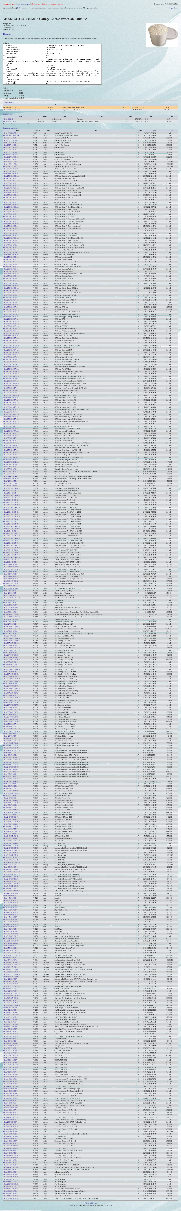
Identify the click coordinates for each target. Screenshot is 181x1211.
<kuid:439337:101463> (10, 838)
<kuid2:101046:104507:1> (11, 545)
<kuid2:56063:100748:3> (11, 324)
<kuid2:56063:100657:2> (11, 293)
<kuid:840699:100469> (10, 1093)
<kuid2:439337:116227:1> (11, 874)
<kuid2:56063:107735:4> (11, 455)
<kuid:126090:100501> (10, 593)
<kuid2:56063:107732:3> (11, 448)
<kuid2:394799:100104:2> (11, 729)
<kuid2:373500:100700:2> (11, 693)
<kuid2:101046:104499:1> (11, 526)
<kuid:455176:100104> (10, 934)
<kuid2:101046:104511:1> (11, 555)
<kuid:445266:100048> (10, 903)
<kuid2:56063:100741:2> (11, 312)
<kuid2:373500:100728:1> (11, 703)
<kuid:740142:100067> (10, 1050)
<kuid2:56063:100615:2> (11, 181)
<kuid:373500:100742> (10, 724)
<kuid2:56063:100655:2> (11, 288)
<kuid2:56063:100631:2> (11, 228)
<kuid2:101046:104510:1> (11, 552)
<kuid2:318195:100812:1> (11, 617)
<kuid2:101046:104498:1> (11, 524)
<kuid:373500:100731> (10, 707)
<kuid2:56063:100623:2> (11, 207)
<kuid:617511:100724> (10, 960)
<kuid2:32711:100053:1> (11, 150)
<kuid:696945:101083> (10, 1039)
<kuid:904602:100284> (10, 1189)
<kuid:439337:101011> (10, 772)
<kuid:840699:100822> (10, 1134)
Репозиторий (7, 12)
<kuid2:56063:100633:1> (11, 233)
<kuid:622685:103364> (10, 991)
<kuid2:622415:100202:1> (11, 989)
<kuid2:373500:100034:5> (11, 636)
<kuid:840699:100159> (10, 1081)
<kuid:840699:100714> (10, 1115)
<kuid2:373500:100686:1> (11, 679)
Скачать (7, 34)
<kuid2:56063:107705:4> (11, 386)
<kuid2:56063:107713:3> (11, 405)
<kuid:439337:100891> (10, 757)
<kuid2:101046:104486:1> (11, 495)
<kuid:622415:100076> (10, 979)
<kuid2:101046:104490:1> (11, 505)
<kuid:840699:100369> (10, 1091)
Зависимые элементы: (10, 128)
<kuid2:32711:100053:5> (11, 157)
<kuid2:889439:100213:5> (11, 1186)
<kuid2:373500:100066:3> (11, 643)
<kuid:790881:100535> (10, 1065)
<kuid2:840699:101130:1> (11, 1155)
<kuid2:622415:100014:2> (11, 967)
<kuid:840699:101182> (10, 1158)
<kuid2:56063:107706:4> (11, 388)
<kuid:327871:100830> (10, 622)
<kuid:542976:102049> (10, 943)
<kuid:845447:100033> (10, 1165)
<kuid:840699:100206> (10, 1086)
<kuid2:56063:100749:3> (11, 326)
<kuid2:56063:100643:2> (11, 259)
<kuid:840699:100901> (10, 1136)
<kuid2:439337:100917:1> (11, 767)
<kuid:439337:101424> (10, 796)
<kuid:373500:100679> (10, 672)
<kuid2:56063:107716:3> (11, 412)
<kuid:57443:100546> (10, 476)
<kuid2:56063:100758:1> (11, 348)
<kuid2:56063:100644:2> (11, 264)
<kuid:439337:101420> (10, 784)
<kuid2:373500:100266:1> (11, 660)
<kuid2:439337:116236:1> (11, 884)
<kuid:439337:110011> (10, 865)
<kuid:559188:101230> (10, 948)
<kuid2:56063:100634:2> (11, 238)
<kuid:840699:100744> (10, 1124)
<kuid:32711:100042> (10, 143)
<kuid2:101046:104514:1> (11, 562)
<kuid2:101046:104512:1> (11, 557)
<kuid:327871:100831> (10, 624)
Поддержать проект (9, 4)
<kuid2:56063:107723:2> (11, 429)
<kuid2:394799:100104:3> (11, 731)
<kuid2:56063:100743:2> (11, 317)
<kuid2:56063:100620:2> (11, 195)
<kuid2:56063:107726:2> (11, 436)
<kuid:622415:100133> (10, 984)
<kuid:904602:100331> (10, 1191)
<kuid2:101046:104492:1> (11, 510)
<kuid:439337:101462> (10, 834)
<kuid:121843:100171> (10, 591)
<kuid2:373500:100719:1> (11, 698)
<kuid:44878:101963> (10, 164)
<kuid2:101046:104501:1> (11, 531)
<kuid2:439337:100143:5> (11, 738)
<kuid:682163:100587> (10, 1015)
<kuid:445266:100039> (10, 898)
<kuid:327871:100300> (10, 619)
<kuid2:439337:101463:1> (11, 841)
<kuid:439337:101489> (10, 843)
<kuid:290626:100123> (10, 612)
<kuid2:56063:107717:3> (11, 414)
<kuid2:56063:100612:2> (11, 174)
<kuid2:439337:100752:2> (11, 753)
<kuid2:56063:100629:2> (11, 221)
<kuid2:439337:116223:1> (11, 872)
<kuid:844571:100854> (10, 1160)
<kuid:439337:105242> (10, 853)
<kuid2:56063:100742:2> (11, 314)
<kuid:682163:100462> (10, 1012)
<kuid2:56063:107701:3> (11, 376)
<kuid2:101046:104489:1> (11, 502)
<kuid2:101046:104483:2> (11, 491)
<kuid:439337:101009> (10, 769)
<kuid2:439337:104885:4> (11, 850)
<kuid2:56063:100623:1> (11, 205)
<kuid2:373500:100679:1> (11, 674)
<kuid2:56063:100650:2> (11, 278)
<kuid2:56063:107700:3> (11, 374)
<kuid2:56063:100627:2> (11, 216)
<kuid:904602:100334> (10, 1193)
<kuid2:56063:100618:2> (11, 188)
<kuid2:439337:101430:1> (11, 803)
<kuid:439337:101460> (10, 824)
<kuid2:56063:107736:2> (11, 457)
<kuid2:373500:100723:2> (11, 700)
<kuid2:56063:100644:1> (11, 262)
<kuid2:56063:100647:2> (11, 271)
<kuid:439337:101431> (10, 805)
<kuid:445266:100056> (10, 908)
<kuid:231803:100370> (10, 603)
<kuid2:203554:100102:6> (11, 598)
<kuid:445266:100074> (10, 917)
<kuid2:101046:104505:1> (11, 541)
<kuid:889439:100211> (10, 1177)
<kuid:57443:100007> (10, 467)
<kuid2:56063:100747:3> (11, 321)
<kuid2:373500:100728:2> (11, 705)
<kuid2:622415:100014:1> (11, 965)
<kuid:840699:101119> (10, 1153)
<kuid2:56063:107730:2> (11, 445)
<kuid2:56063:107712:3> (11, 402)
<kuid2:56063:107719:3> (11, 419)
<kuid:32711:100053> (10, 147)
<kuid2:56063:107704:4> (11, 383)
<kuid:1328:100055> (10, 133)
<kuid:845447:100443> (10, 1170)
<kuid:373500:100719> (10, 695)
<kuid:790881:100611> (10, 1070)
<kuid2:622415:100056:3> (11, 977)
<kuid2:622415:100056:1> (11, 974)
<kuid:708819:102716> (10, 1046)
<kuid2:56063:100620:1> (11, 193)
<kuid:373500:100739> (10, 719)
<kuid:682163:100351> (10, 1010)
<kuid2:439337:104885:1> (11, 848)
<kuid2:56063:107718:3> (11, 417)
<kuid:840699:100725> (10, 1117)
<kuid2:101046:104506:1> (11, 543)
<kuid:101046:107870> (10, 576)
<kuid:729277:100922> (10, 1048)
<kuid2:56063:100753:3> (11, 336)
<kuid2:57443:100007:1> (11, 469)
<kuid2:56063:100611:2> (11, 171)
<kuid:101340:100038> (10, 579)
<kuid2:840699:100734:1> (11, 1122)
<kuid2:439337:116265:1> (11, 888)
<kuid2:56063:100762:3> (11, 367)
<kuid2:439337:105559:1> (11, 860)
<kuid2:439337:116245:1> (11, 886)
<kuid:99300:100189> (10, 486)
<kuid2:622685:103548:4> (11, 996)
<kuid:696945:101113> (10, 1041)
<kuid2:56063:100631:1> (11, 226)
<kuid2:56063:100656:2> (11, 290)
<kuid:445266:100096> (10, 919)
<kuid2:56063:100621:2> (11, 200)
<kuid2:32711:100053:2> (11, 152)
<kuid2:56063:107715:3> (11, 410)
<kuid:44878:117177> (10, 166)
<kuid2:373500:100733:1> (11, 712)
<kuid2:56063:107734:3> (11, 452)
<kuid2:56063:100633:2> (11, 236)
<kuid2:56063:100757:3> (11, 345)
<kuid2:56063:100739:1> (11, 307)
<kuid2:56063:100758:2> (11, 350)
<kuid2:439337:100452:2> (11, 110)
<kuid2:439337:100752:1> (11, 750)
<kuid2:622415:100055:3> (11, 972)
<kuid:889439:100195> (10, 1172)
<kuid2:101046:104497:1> (11, 521)
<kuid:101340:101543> (10, 586)
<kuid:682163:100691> (10, 1022)
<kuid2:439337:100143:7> (11, 741)
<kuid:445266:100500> (10, 931)
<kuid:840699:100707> (10, 1110)
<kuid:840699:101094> (10, 1146)
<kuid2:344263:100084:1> (11, 626)
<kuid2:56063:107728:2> (11, 440)
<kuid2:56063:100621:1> (11, 197)
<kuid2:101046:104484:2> (11, 493)
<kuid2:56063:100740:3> (11, 309)
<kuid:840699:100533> (10, 1096)
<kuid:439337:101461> (10, 829)
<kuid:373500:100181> (10, 645)
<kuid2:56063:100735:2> (11, 302)
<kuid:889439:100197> (10, 1174)
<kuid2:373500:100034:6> (11, 638)
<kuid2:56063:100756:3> (11, 343)
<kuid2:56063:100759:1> (11, 355)
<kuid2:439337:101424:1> (11, 798)
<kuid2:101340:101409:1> (11, 583)
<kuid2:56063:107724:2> (11, 431)
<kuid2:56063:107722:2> (11, 426)
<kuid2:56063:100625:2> (11, 212)
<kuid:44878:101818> (10, 162)
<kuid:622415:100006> (10, 962)
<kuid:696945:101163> (10, 1043)
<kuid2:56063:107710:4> (11, 398)
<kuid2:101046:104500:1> (11, 529)
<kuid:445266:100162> (10, 927)
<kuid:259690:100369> (10, 610)
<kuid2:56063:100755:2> (11, 340)
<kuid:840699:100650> (10, 1105)
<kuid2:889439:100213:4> (11, 1184)
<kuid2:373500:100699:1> (11, 688)
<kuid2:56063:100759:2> (11, 357)
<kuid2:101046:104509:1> (11, 550)
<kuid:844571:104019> (10, 1162)
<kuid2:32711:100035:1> (11, 140)
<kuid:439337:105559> (10, 857)
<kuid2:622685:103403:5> (11, 993)
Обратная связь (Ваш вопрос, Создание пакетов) (47, 4)
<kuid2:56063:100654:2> (11, 286)
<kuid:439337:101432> (10, 810)
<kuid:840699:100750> (10, 1127)
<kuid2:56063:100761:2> (11, 364)
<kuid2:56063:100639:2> (11, 247)
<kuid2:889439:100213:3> (11, 1182)
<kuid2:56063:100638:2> (11, 243)
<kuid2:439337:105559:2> (11, 862)
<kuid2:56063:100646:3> (11, 269)
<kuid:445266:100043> (10, 900)
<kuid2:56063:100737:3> (11, 305)
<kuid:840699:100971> (10, 1141)
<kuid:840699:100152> (10, 1079)
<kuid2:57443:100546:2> (11, 479)
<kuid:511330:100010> (10, 938)
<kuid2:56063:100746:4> (11, 319)
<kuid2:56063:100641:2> (11, 252)
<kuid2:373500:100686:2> (11, 681)
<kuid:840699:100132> (10, 1077)
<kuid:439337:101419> (10, 781)
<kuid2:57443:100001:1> (11, 464)
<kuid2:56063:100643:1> (11, 257)
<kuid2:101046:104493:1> (11, 512)
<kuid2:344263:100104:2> (11, 629)
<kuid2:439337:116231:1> (11, 879)
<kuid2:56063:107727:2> (11, 438)
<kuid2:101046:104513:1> (11, 560)
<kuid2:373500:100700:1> (11, 691)
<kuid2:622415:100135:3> (11, 986)
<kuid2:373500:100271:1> (11, 662)
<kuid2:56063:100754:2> (11, 338)
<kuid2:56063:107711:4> (11, 400)
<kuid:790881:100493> (10, 1062)
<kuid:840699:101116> (10, 1151)
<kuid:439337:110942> (10, 867)
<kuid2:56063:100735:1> (11, 300)
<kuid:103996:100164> (10, 588)
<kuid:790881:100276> (10, 1055)
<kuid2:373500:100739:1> (11, 722)
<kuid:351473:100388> (10, 633)
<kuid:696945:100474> (10, 1031)
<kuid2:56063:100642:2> (11, 255)
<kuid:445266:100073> (10, 915)
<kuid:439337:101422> (10, 791)
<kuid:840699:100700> (10, 1108)
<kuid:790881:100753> (10, 1072)
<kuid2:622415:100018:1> (11, 969)
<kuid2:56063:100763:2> (11, 369)
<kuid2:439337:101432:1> (11, 812)
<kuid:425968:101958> (10, 736)
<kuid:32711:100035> (10, 138)
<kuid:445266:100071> (10, 912)
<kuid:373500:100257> (10, 653)
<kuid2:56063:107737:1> (11, 460)
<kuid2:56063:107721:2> (11, 424)
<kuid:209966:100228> (10, 600)
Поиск (176, 8)
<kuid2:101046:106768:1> (11, 569)
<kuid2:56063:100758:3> (11, 352)
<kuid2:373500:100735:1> (11, 717)
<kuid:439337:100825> (10, 755)
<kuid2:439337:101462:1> (11, 836)
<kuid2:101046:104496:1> (11, 519)
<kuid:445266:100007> (10, 893)
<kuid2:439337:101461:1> (11, 831)
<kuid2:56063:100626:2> (11, 214)
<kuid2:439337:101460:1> (11, 826)
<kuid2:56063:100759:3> (11, 359)
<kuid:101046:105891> (10, 567)
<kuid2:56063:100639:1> (11, 245)
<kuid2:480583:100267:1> (11, 936)
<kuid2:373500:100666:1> (11, 669)
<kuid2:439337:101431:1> (11, 807)
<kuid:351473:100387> (10, 631)
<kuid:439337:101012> (10, 774)
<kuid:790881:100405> (10, 1058)
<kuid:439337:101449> (10, 819)
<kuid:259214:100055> (10, 607)
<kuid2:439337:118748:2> (11, 891)
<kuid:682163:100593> (10, 1017)
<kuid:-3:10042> (8, 119)
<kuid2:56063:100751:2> (11, 331)
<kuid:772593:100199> (10, 1053)
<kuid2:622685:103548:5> (11, 998)
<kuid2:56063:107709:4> (11, 395)
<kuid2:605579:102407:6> (11, 953)
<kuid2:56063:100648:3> (11, 274)
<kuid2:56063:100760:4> (11, 362)
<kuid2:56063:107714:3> (11, 407)
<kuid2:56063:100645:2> (11, 267)
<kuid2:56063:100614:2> (11, 178)
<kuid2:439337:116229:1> (11, 877)
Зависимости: (7, 114)
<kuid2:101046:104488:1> (11, 500)
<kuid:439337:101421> (10, 786)
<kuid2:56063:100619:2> (11, 190)
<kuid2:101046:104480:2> (11, 488)
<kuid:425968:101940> (10, 734)
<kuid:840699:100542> (10, 1098)
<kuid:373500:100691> (10, 684)
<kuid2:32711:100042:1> (11, 145)
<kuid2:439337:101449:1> (11, 822)
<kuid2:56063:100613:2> (11, 176)
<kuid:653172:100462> (10, 1003)
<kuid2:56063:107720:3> (11, 421)
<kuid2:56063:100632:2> (11, 231)
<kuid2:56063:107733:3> (11, 450)
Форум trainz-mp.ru (23, 4)
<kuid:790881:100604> (10, 1067)
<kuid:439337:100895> (10, 762)
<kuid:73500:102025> (10, 483)
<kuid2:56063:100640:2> (11, 250)
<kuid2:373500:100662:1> (11, 664)
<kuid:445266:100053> (10, 905)
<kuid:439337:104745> (10, 121)
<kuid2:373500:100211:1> (11, 650)
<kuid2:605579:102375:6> (11, 950)
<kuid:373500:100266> (10, 657)
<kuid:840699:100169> (10, 1084)
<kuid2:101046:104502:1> (11, 533)
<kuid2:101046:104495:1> (11, 517)
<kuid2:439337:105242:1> (11, 855)
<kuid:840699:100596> (10, 1103)
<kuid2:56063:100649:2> (11, 276)
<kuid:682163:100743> (10, 1024)
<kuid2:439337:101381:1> (11, 779)
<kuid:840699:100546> (10, 1101)
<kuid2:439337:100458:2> (11, 748)
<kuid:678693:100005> (10, 1008)
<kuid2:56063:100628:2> (11, 219)
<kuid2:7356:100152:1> (11, 135)
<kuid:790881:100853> (10, 1074)
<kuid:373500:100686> (10, 676)
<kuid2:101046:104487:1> (11, 498)
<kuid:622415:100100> (10, 981)
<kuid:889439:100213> (10, 1179)
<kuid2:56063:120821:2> (11, 462)
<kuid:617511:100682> (10, 958)
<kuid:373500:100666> (10, 667)
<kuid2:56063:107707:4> (11, 390)
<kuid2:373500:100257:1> (11, 655)
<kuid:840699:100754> (10, 1129)
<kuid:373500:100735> (10, 715)
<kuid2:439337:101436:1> (11, 817)
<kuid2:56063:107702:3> (11, 379)
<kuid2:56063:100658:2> (11, 295)
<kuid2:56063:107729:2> (11, 443)
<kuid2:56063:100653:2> (11, 283)
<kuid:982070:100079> (10, 1198)
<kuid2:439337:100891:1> (11, 760)
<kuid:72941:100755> (10, 481)
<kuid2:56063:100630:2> (11, 224)
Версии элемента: (9, 102)
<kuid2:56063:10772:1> (11, 169)
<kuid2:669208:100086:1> (11, 1005)
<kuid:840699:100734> (10, 1120)
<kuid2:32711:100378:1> (11, 159)
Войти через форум (23, 8)
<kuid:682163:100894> (10, 1027)
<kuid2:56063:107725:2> (11, 433)
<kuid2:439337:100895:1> (11, 765)
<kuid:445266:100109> (10, 922)
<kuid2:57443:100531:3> (11, 474)
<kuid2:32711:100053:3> (11, 155)
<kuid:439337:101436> (10, 815)
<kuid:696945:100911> (10, 1036)
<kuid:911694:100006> (10, 1196)
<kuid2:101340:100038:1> (11, 581)
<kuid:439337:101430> (10, 800)
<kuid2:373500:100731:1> (11, 710)
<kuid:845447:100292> (10, 1167)
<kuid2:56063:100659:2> (11, 298)
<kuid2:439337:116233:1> (11, 881)
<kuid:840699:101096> (10, 1148)
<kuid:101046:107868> (10, 572)
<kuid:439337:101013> (10, 776)
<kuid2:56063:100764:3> (11, 371)
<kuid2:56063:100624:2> (11, 209)
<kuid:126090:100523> (10, 595)
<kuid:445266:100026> (10, 896)
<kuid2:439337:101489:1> (11, 846)
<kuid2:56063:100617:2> (11, 186)
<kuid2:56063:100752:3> (11, 333)
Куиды (171, 8)
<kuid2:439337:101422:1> (11, 793)
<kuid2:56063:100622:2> (11, 202)
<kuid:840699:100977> (10, 1143)
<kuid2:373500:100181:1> (11, 648)
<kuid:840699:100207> (10, 1089)
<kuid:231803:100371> (10, 605)
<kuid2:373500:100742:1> (11, 726)
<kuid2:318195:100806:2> (11, 614)
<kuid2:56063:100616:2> (11, 183)
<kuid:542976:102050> (10, 946)
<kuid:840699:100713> (10, 1112)
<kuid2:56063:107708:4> (11, 393)
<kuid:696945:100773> (10, 1034)
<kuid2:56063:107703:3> (11, 381)
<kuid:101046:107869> (10, 574)
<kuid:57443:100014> (10, 471)
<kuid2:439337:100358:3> (11, 745)
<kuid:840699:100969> (10, 1139)
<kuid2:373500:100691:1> (11, 686)
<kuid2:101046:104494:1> (11, 514)
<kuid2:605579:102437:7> (11, 955)
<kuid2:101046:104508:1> (11, 548)
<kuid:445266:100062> (10, 910)
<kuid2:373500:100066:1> (11, 641)
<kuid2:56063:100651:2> (11, 281)
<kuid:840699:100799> (10, 1131)
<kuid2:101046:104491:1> (11, 507)
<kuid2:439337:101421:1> (11, 788)
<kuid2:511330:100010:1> (11, 941)
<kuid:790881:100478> (10, 1060)
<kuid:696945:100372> (10, 1029)
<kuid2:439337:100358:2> (11, 743)
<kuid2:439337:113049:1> (11, 869)
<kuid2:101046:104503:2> (11, 536)
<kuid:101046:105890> (10, 564)
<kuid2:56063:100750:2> (11, 328)
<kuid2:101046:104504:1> (11, 538)
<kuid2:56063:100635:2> (11, 240)
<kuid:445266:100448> (10, 929)
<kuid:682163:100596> (10, 1020)
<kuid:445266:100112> (10, 924)
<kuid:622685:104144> (10, 1000)
